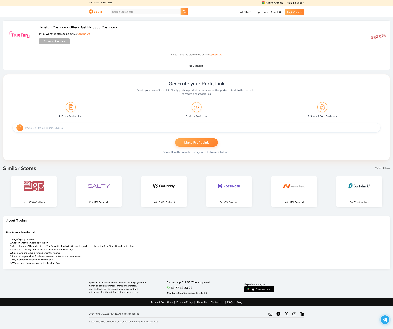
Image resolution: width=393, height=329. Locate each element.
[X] (286, 313)
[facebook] (278, 313)
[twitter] (294, 313)
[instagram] (270, 313)
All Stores (246, 12)
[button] (385, 320)
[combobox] (143, 12)
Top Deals (261, 12)
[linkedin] (302, 313)
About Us (276, 12)
